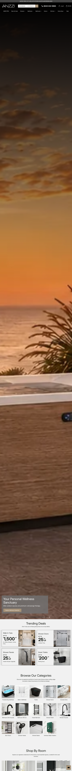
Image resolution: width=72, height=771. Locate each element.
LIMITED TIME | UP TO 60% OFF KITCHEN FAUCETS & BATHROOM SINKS (36, 1)
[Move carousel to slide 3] (38, 617)
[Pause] (49, 617)
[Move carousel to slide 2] (32, 617)
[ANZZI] (9, 6)
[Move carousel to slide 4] (45, 617)
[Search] (36, 6)
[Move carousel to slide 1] (25, 617)
